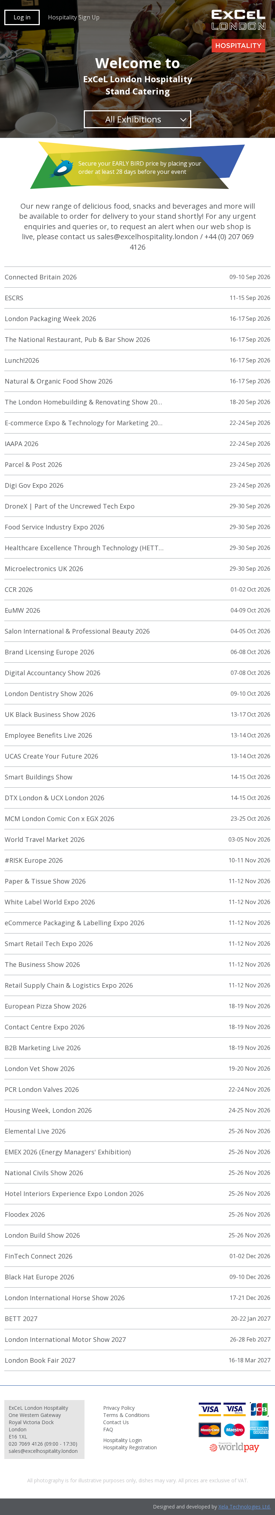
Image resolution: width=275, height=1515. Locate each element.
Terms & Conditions (126, 1415)
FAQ (108, 1429)
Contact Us (116, 1422)
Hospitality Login (122, 1440)
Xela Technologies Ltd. (244, 1506)
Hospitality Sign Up (74, 17)
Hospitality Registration (130, 1447)
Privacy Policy (119, 1407)
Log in (22, 17)
